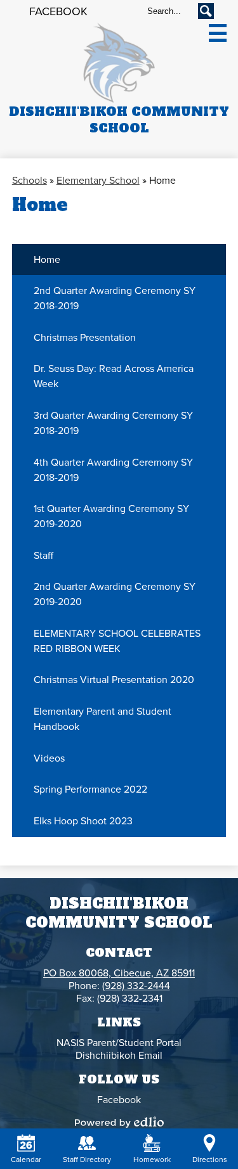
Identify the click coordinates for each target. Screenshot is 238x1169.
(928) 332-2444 (136, 986)
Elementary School (98, 180)
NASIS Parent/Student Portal (119, 1043)
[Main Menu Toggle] (218, 33)
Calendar (26, 1159)
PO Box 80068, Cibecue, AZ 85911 (119, 973)
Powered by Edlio (119, 1122)
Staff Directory (87, 1159)
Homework (152, 1159)
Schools (29, 180)
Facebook (58, 11)
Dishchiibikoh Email (119, 1055)
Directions (209, 1159)
